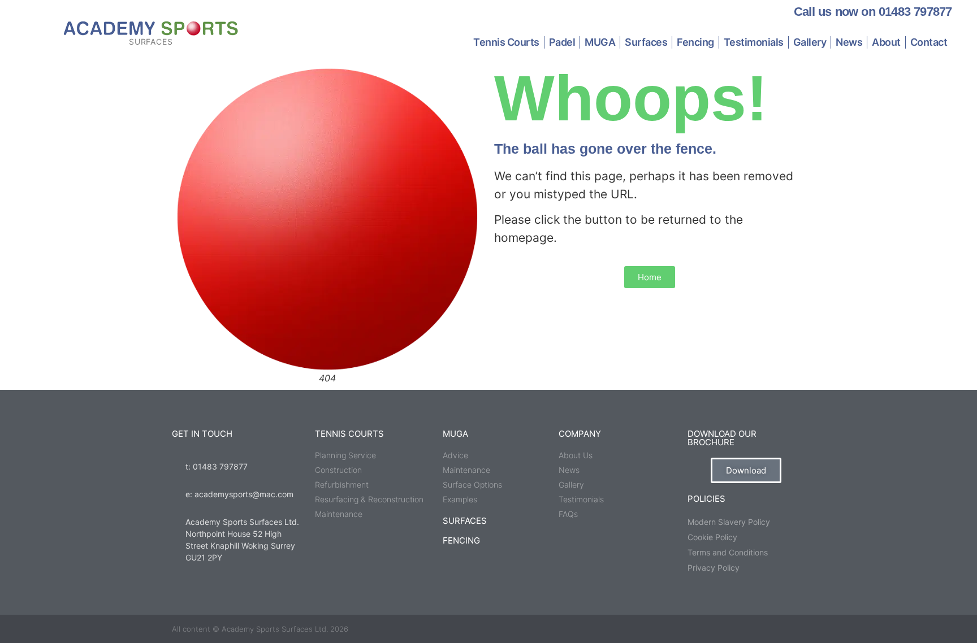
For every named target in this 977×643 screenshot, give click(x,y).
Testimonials (754, 42)
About (886, 42)
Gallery (810, 42)
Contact (929, 42)
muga (455, 433)
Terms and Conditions (728, 552)
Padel (562, 42)
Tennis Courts (506, 42)
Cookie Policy (712, 537)
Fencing (695, 42)
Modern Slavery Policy (729, 522)
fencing (461, 540)
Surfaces (646, 42)
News (849, 42)
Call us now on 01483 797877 (873, 12)
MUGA (600, 42)
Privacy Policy (714, 567)
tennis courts (349, 433)
